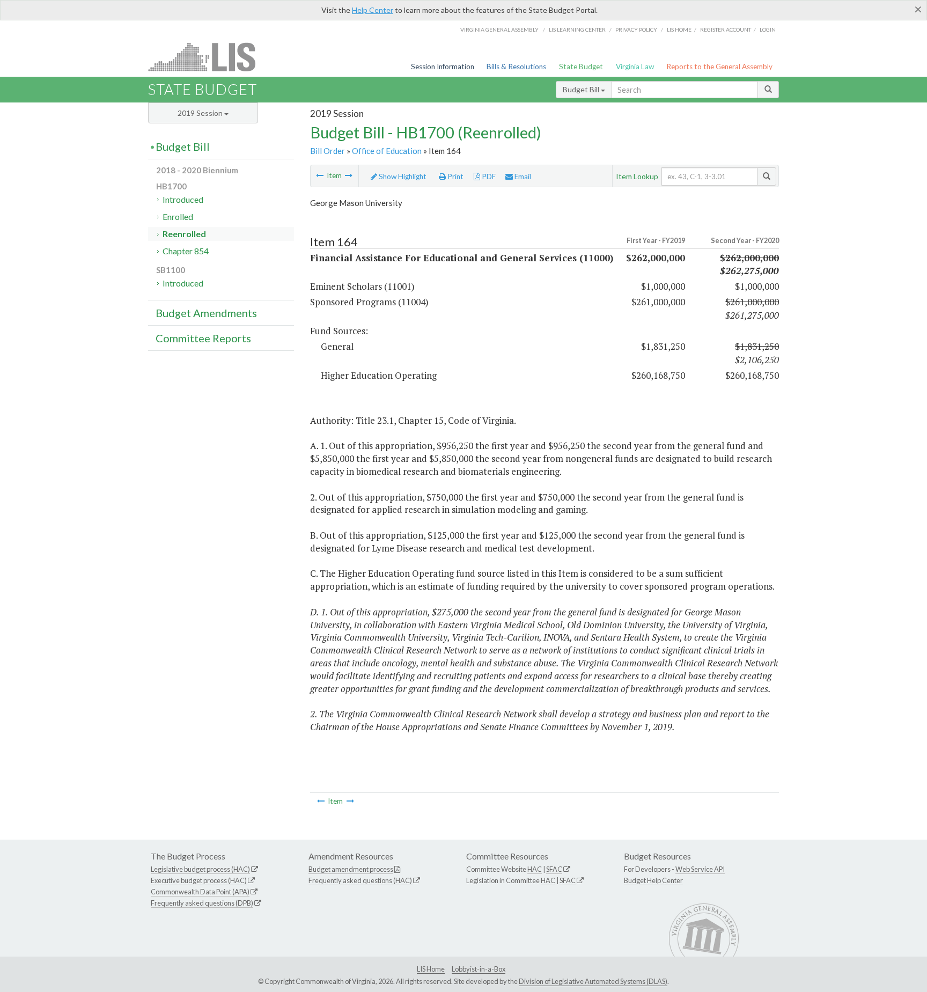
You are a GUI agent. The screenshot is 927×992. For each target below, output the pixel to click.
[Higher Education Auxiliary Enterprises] (348, 175)
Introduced (183, 199)
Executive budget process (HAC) (199, 880)
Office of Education (387, 151)
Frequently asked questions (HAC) (360, 880)
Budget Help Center (653, 880)
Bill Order (327, 151)
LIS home (679, 29)
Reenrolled (184, 234)
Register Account (725, 29)
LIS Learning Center (577, 29)
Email (522, 176)
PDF (488, 176)
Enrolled (178, 216)
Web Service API (700, 869)
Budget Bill (582, 89)
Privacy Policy (636, 29)
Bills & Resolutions (516, 66)
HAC (534, 869)
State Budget (581, 66)
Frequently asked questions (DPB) (202, 903)
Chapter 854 (186, 251)
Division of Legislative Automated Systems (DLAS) (593, 981)
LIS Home (431, 969)
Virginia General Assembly (499, 29)
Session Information (442, 66)
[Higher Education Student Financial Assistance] (319, 175)
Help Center (372, 9)
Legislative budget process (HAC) (200, 869)
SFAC (554, 869)
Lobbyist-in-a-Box (478, 969)
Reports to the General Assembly (719, 66)
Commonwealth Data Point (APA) (200, 891)
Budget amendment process (350, 869)
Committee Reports (203, 338)
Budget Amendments (206, 312)
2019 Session (201, 112)
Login (768, 29)
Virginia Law (635, 66)
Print (455, 176)
